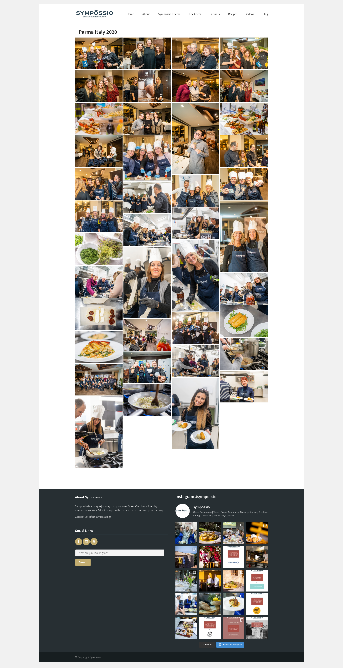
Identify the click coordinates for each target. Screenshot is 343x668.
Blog (265, 14)
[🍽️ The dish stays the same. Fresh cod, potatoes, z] (233, 581)
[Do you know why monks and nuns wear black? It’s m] (210, 557)
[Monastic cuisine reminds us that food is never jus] (233, 628)
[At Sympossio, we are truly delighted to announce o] (210, 628)
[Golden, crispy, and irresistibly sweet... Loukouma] (257, 533)
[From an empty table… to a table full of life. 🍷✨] (186, 581)
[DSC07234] (99, 53)
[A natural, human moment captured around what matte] (186, 533)
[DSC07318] (99, 314)
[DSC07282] (244, 236)
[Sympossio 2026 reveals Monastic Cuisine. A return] (257, 628)
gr (103, 517)
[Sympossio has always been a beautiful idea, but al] (210, 581)
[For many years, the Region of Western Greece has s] (257, 604)
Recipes (232, 14)
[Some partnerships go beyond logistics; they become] (233, 557)
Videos (250, 14)
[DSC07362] (147, 335)
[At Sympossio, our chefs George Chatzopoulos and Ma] (233, 533)
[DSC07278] (195, 191)
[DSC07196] (195, 138)
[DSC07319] (244, 289)
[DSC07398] (244, 386)
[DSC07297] (147, 197)
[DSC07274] (244, 184)
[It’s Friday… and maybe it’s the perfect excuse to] (210, 533)
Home (130, 14)
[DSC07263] (244, 151)
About (146, 14)
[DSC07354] (195, 328)
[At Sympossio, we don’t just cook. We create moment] (186, 604)
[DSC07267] (99, 184)
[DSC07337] (195, 275)
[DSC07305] (195, 223)
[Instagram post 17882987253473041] (257, 557)
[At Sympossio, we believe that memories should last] (186, 628)
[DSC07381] (244, 354)
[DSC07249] (195, 53)
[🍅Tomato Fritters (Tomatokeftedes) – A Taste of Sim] (233, 604)
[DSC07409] (147, 367)
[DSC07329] (147, 282)
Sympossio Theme (169, 14)
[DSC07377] (195, 361)
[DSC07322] (99, 282)
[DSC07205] (99, 119)
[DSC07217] (147, 86)
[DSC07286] (99, 216)
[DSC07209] (244, 86)
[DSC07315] (147, 230)
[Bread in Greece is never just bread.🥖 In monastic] (210, 604)
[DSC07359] (244, 321)
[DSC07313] (99, 249)
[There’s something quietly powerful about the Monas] (186, 557)
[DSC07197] (147, 119)
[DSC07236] (244, 53)
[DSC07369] (99, 432)
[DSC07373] (147, 400)
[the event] (147, 157)
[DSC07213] (195, 86)
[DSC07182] (99, 151)
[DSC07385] (99, 347)
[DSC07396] (195, 413)
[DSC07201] (147, 53)
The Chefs (195, 14)
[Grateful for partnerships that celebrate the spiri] (257, 581)
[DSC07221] (99, 86)
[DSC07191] (244, 119)
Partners (215, 14)
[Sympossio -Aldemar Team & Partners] (99, 379)
